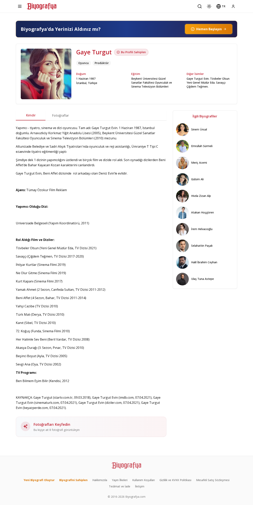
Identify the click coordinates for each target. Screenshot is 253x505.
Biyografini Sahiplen (73, 480)
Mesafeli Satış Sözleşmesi (212, 480)
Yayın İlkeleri (119, 480)
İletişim (139, 486)
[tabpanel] (91, 281)
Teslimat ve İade (119, 486)
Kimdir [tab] (31, 115)
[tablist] (91, 115)
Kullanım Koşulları (143, 480)
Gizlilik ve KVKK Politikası (175, 480)
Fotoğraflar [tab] (60, 115)
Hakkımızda (99, 480)
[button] (221, 6)
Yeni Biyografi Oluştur (39, 480)
